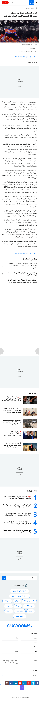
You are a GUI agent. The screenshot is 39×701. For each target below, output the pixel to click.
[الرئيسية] (36, 8)
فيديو (35, 655)
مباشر (5, 2)
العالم (27, 8)
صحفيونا (35, 660)
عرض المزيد (34, 675)
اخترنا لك (33, 393)
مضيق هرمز (20, 611)
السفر (36, 651)
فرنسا (17, 606)
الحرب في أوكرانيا (29, 601)
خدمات (35, 670)
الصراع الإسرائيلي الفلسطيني (19, 596)
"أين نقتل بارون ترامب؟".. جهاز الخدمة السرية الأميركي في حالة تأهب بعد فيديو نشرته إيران (22, 281)
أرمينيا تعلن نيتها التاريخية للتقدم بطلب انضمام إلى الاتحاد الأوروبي (22, 274)
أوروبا (35, 638)
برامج (16, 655)
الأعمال (35, 642)
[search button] (4, 578)
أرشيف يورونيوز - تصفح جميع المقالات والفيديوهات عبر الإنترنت (10, 662)
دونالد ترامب (28, 606)
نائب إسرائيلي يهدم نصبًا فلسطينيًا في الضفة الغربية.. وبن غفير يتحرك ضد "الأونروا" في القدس (23, 266)
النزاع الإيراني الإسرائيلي (19, 591)
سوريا (30, 611)
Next (35, 647)
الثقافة (16, 651)
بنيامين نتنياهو (20, 616)
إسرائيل (7, 601)
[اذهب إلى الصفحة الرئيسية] (31, 2)
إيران (16, 601)
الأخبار (32, 8)
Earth (16, 642)
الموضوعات (34, 633)
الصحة (9, 611)
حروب (8, 606)
